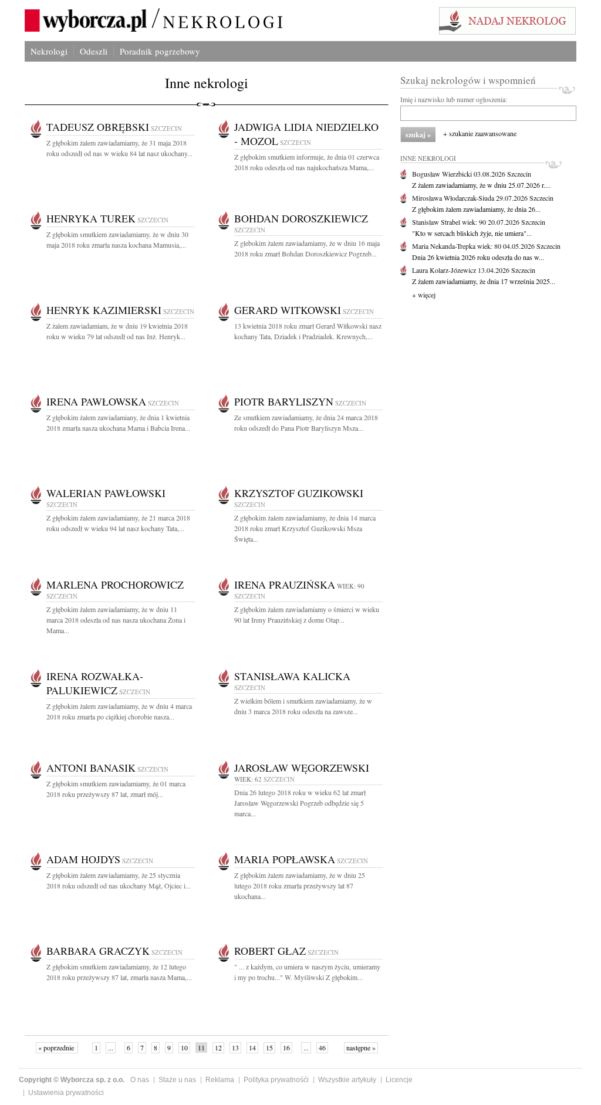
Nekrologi (49, 51)
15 (269, 1047)
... (110, 1047)
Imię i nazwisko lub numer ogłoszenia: (453, 99)
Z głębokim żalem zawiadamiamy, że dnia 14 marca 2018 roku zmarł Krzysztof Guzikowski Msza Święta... (305, 528)
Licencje (399, 1080)
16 (286, 1047)
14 (252, 1047)
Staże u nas (177, 1080)
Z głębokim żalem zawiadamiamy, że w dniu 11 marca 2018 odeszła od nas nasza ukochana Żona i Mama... (115, 619)
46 (322, 1047)
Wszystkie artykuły (347, 1080)
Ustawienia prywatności (66, 1093)
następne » (361, 1047)
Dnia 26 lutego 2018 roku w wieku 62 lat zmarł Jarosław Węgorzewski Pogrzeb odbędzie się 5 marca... (300, 803)
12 (218, 1047)
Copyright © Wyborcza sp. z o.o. (71, 1080)
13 (235, 1047)
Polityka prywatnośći (276, 1080)
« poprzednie (57, 1047)
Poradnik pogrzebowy (160, 51)
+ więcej (423, 294)
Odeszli (93, 51)
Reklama (219, 1080)
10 (184, 1047)
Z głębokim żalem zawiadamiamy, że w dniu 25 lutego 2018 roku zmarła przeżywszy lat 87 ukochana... (299, 885)
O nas (139, 1080)
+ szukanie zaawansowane (479, 133)
